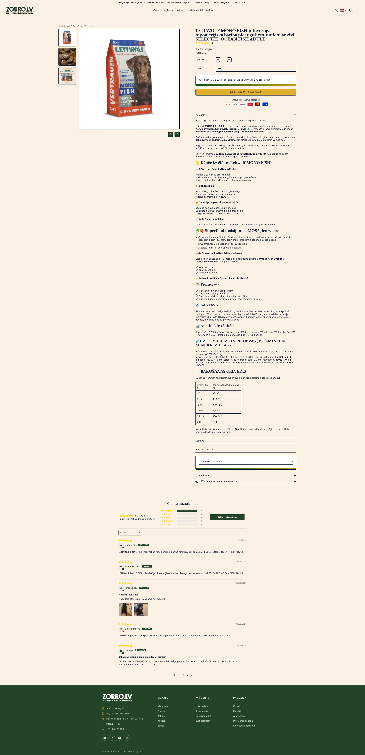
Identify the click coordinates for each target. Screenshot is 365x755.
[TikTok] (127, 738)
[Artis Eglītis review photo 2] (141, 610)
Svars (198, 68)
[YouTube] (119, 738)
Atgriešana (239, 716)
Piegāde (237, 711)
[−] (218, 59)
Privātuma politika (243, 720)
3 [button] (183, 675)
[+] (229, 59)
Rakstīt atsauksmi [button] (227, 517)
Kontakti (237, 706)
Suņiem (161, 711)
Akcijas (209, 10)
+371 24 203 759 (115, 729)
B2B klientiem (202, 720)
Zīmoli (161, 725)
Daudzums (200, 59)
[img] (125, 540)
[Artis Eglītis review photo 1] (125, 610)
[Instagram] (112, 738)
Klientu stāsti (202, 711)
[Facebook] (105, 738)
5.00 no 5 (140, 515)
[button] (351, 10)
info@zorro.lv (113, 723)
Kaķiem (161, 716)
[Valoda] (343, 10)
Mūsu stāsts (201, 706)
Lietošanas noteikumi (244, 725)
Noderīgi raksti (203, 716)
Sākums (156, 10)
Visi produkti (196, 10)
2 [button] (179, 675)
